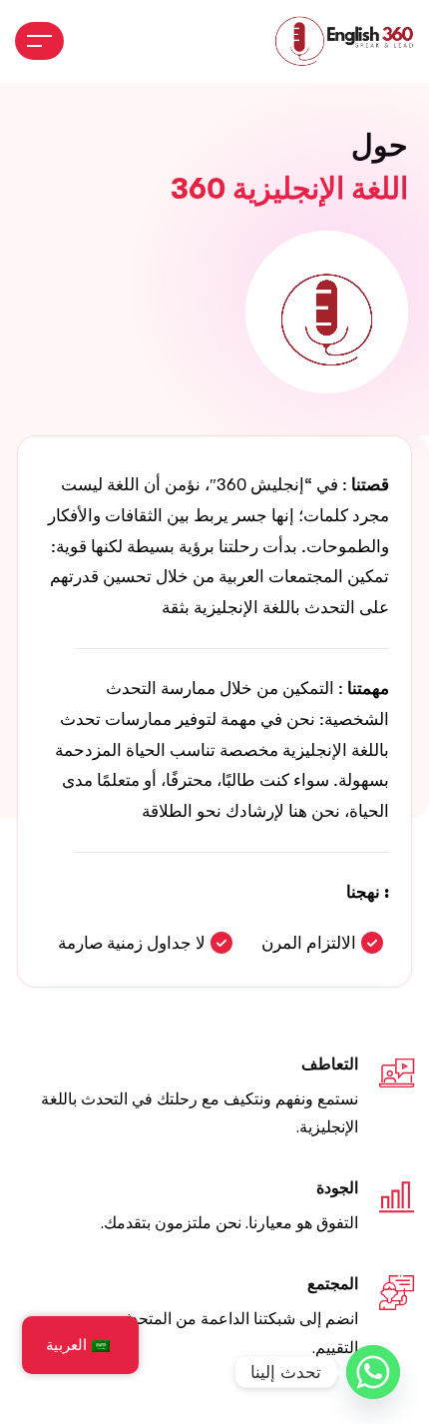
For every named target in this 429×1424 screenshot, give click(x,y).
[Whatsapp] (373, 1372)
